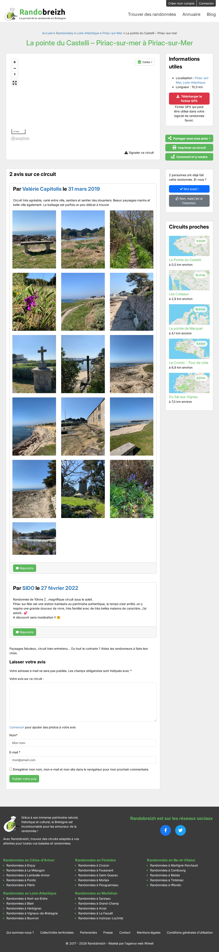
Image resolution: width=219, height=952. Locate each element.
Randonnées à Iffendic (165, 885)
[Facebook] (165, 830)
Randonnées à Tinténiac (167, 880)
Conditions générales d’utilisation (190, 932)
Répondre (26, 568)
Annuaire (191, 14)
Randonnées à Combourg (168, 870)
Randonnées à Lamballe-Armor (28, 875)
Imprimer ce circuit (192, 147)
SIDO (28, 588)
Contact (124, 932)
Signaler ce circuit (141, 152)
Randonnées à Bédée (165, 875)
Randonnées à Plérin (20, 885)
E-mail (14, 752)
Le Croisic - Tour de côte (188, 362)
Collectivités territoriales (57, 932)
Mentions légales (148, 932)
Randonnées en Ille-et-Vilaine (171, 860)
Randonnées (64, 33)
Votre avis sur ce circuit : (26, 678)
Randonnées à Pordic (21, 880)
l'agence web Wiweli (139, 943)
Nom (13, 735)
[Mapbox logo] (20, 138)
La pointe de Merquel (186, 328)
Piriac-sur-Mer (112, 33)
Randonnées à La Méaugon (25, 870)
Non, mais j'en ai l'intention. (191, 201)
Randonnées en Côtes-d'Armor (29, 860)
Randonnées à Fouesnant (95, 870)
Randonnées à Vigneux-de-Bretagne (32, 913)
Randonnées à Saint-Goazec (98, 875)
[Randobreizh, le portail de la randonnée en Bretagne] (35, 14)
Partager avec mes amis (190, 138)
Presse (108, 932)
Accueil (47, 33)
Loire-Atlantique (88, 33)
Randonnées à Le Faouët (95, 913)
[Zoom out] (15, 68)
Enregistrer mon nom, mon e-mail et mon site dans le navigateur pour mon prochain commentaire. (81, 769)
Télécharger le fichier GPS (191, 98)
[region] (83, 99)
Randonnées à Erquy (20, 865)
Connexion (206, 3)
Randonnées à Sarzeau (94, 898)
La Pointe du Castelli (185, 260)
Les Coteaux (179, 294)
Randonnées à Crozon (93, 865)
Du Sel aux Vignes (183, 397)
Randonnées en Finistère (95, 860)
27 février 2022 (59, 588)
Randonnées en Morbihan (96, 893)
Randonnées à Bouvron (22, 918)
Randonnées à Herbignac (24, 908)
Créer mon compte (181, 3)
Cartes (146, 62)
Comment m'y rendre (191, 157)
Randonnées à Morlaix (93, 880)
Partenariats (88, 932)
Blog (211, 14)
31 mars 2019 (84, 189)
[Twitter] (180, 830)
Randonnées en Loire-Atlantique (29, 893)
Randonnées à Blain (20, 903)
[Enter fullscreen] (15, 83)
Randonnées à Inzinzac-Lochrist (100, 918)
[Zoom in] (15, 62)
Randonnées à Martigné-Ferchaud (174, 865)
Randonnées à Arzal (92, 908)
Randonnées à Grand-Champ (98, 903)
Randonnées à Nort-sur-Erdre (26, 898)
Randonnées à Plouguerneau (98, 885)
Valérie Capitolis (42, 189)
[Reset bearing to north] (15, 74)
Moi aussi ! (190, 189)
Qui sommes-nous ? (20, 932)
